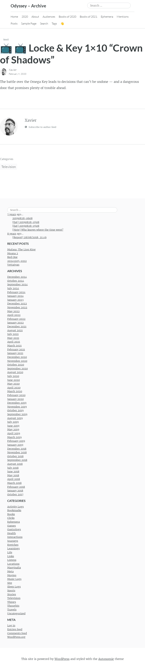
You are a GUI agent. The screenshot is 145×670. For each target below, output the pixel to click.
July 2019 (13, 421)
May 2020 (13, 383)
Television (8, 167)
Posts (14, 23)
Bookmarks (14, 510)
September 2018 (17, 460)
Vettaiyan (13, 264)
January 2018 (15, 490)
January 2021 (15, 353)
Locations (13, 563)
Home (14, 16)
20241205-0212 (17, 261)
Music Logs (14, 579)
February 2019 (16, 441)
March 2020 (14, 391)
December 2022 (17, 303)
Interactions (14, 537)
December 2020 (17, 357)
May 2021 (13, 338)
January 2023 (15, 299)
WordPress (61, 659)
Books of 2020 (67, 16)
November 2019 (17, 406)
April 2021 (13, 341)
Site (9, 583)
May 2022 (13, 311)
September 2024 (17, 284)
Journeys (12, 540)
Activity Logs (15, 506)
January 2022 (15, 322)
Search (44, 23)
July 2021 (13, 334)
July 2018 (13, 467)
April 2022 (14, 315)
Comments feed (17, 633)
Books (11, 514)
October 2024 (15, 280)
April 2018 (13, 479)
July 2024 (13, 288)
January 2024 (15, 296)
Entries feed (14, 629)
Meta (10, 571)
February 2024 (16, 292)
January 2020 (15, 399)
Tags (54, 23)
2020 (25, 16)
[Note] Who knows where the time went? (37, 229)
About (35, 16)
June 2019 (13, 425)
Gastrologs (14, 529)
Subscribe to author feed (42, 127)
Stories (11, 594)
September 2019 (17, 414)
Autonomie (106, 659)
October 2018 (15, 456)
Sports (11, 590)
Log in (11, 625)
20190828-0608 (22, 218)
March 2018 (14, 483)
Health (11, 533)
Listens (11, 560)
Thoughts (13, 605)
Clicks (10, 518)
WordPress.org (16, 637)
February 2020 (16, 395)
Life (9, 552)
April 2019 (13, 433)
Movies (11, 575)
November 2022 (17, 307)
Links (10, 556)
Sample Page (28, 23)
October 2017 (15, 494)
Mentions (123, 16)
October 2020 (15, 364)
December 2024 (17, 276)
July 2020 (13, 376)
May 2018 (13, 475)
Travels (11, 609)
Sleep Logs (14, 586)
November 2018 (17, 452)
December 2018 (16, 448)
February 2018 (16, 486)
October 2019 (15, 410)
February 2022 (16, 319)
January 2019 (15, 444)
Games (11, 525)
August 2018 (15, 464)
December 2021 (16, 326)
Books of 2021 (88, 16)
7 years (11, 214)
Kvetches (12, 544)
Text (6, 39)
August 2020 (15, 372)
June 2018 (13, 471)
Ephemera (107, 16)
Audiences (49, 16)
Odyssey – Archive (28, 5)
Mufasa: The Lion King (21, 249)
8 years (11, 233)
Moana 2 (12, 253)
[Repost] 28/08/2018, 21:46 (29, 237)
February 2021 (16, 349)
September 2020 (17, 368)
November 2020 (17, 361)
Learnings (13, 548)
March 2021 (14, 345)
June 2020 (13, 380)
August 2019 (15, 418)
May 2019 (13, 429)
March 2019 (14, 437)
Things (11, 602)
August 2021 (15, 330)
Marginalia (14, 567)
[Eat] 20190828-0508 (25, 222)
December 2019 (16, 402)
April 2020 (14, 387)
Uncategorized (16, 613)
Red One (12, 257)
